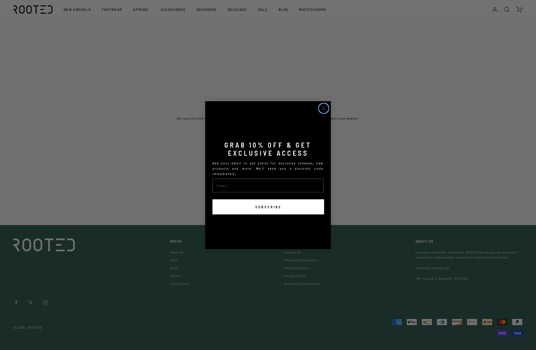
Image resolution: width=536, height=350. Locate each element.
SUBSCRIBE (268, 207)
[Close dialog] (324, 108)
